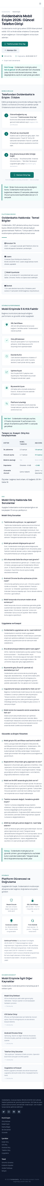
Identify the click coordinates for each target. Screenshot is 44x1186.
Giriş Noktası (6, 1121)
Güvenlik (4, 1132)
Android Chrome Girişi (13, 1033)
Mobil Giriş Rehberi (12, 996)
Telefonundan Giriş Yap (16, 44)
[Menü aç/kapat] (40, 3)
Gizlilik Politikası (7, 1168)
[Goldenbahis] (22, 1096)
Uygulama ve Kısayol (12, 1068)
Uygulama (5, 1153)
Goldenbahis (6, 12)
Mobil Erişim (6, 1124)
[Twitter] (4, 1112)
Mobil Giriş (5, 1142)
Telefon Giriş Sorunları (13, 1051)
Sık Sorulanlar (6, 1130)
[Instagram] (9, 1112)
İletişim (4, 1171)
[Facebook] (14, 1112)
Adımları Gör (12, 50)
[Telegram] (19, 1112)
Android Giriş (6, 1147)
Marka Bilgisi (6, 1127)
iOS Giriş (4, 1145)
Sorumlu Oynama (7, 1162)
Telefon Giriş (6, 1150)
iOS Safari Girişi (10, 1014)
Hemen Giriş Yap (23, 175)
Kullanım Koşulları (7, 1165)
